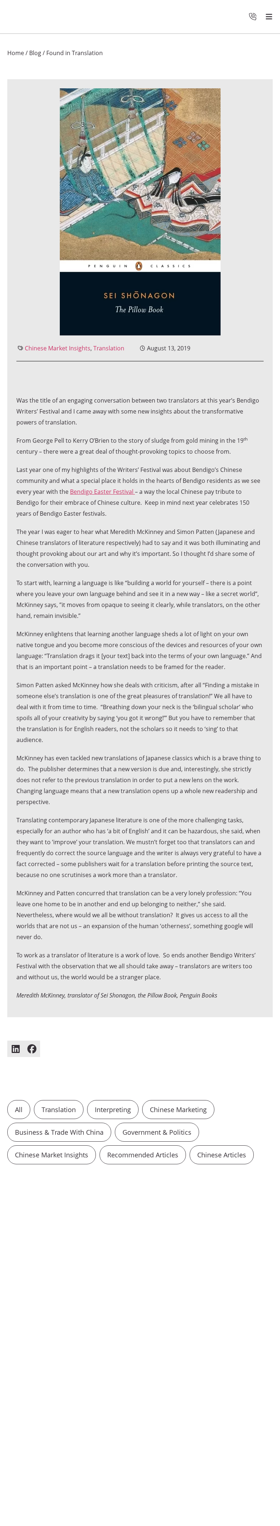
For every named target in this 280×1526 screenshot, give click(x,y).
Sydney (198, 1302)
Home (15, 53)
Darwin (248, 1313)
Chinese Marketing (178, 1109)
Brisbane (161, 1313)
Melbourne (164, 1302)
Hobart (159, 1324)
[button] (15, 1049)
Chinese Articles (221, 1154)
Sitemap (221, 1466)
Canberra (229, 1302)
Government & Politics (156, 1132)
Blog (35, 53)
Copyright (161, 1466)
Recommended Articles (142, 1154)
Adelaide (218, 1313)
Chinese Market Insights (57, 348)
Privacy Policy (166, 1448)
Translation (108, 348)
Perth (190, 1313)
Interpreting (113, 1109)
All (19, 1109)
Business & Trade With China (59, 1132)
